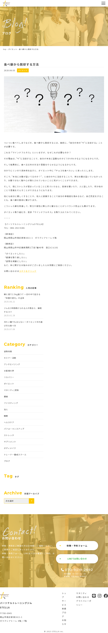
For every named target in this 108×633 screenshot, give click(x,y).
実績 (64, 608)
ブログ (7, 461)
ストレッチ (9, 435)
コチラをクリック (27, 271)
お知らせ (64, 622)
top (4, 49)
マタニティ (81, 593)
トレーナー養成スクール (15, 454)
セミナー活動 (10, 358)
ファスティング (11, 403)
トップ (64, 595)
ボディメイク (10, 448)
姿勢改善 (8, 351)
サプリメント (10, 441)
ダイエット (12, 49)
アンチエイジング (12, 364)
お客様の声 (9, 370)
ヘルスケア (9, 422)
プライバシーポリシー (83, 602)
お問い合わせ (82, 597)
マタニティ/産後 (11, 390)
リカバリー (9, 377)
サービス (64, 602)
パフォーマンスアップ (14, 428)
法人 (6, 409)
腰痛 (6, 396)
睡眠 (6, 416)
